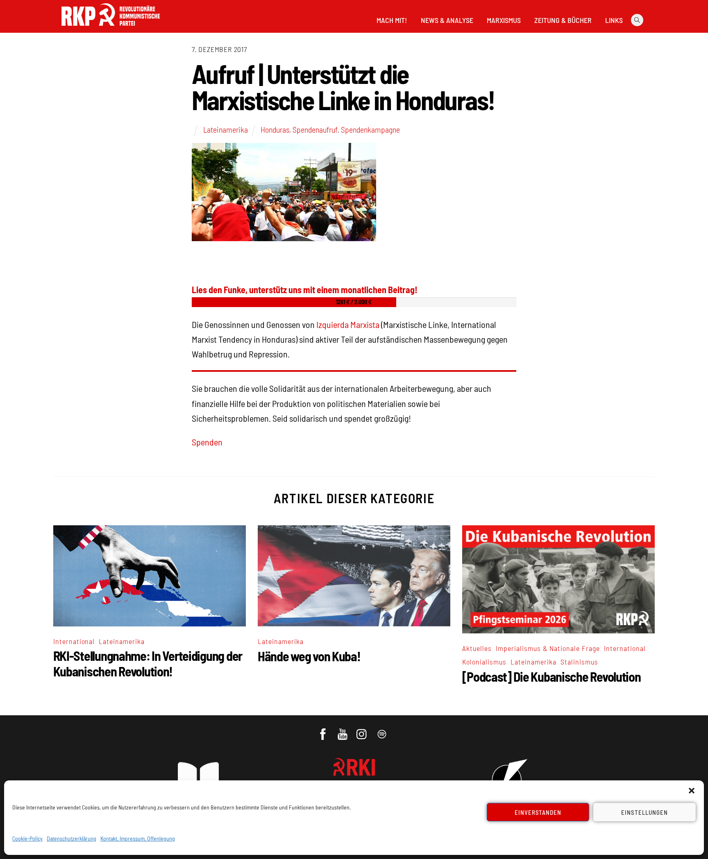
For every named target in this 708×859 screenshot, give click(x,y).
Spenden (207, 441)
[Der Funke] (110, 28)
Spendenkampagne (370, 129)
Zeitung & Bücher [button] (563, 20)
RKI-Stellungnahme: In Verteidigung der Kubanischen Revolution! (147, 663)
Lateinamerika (225, 129)
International (74, 641)
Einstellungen (644, 812)
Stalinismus (579, 661)
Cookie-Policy (27, 838)
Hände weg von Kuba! (309, 656)
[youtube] (343, 730)
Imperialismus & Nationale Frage (548, 648)
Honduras (275, 129)
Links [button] (614, 20)
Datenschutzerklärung (71, 838)
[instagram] (363, 730)
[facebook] (323, 730)
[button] (692, 791)
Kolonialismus (484, 661)
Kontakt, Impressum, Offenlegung (137, 838)
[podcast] (382, 730)
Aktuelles (477, 648)
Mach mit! (392, 20)
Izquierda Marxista (347, 324)
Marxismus (504, 20)
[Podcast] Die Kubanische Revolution (551, 676)
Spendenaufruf (315, 129)
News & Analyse (447, 20)
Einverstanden (538, 812)
